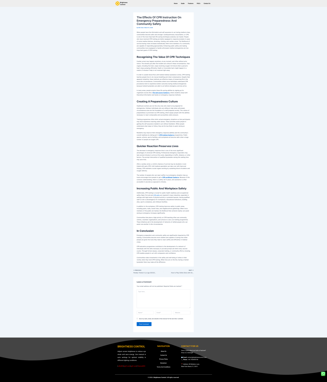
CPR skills (156, 195)
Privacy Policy (163, 359)
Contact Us (207, 3)
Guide (183, 3)
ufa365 (120, 366)
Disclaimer (163, 363)
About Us (163, 351)
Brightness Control (131, 346)
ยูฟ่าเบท (127, 366)
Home (176, 3)
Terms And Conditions (163, 367)
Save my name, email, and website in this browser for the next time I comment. (161, 318)
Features (190, 3)
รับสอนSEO (141, 366)
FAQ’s (198, 3)
